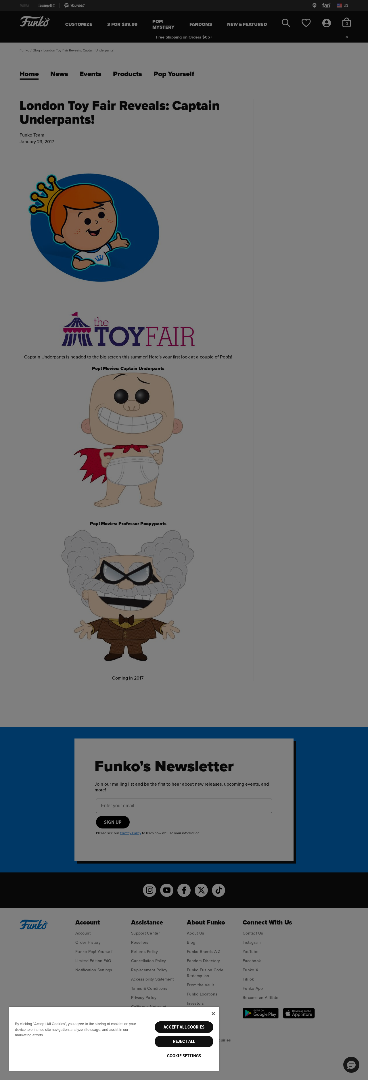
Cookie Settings (184, 1056)
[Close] (213, 1013)
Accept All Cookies (184, 1027)
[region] (114, 1039)
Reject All (184, 1041)
